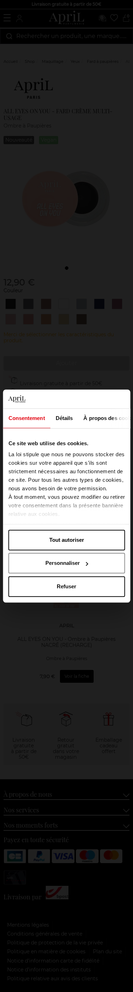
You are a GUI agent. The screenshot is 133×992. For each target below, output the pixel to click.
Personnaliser (62, 563)
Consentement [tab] (26, 418)
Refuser (66, 586)
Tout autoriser (66, 540)
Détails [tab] (64, 418)
